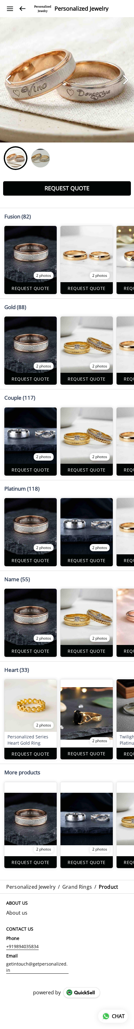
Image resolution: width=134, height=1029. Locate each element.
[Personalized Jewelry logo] (42, 8)
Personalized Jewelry (81, 9)
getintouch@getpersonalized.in (37, 967)
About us (16, 912)
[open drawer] (10, 8)
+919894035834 (22, 946)
